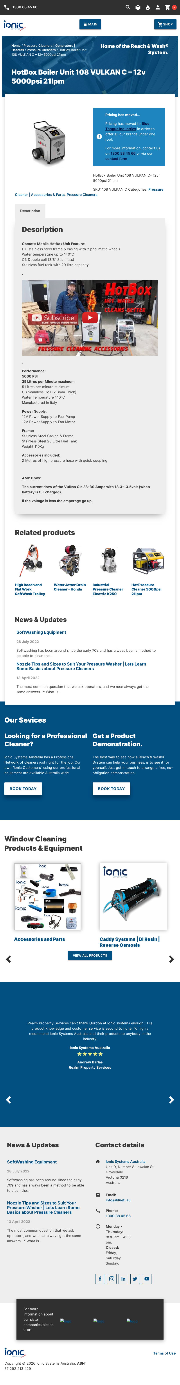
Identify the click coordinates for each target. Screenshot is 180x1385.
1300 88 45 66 (123, 153)
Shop (165, 24)
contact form (116, 158)
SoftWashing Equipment (41, 632)
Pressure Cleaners (41, 50)
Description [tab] (30, 211)
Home (16, 46)
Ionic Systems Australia (125, 1161)
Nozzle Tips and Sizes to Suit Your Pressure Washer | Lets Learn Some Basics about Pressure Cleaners (81, 666)
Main (90, 24)
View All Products (90, 955)
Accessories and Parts (39, 939)
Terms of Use (164, 1353)
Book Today (23, 788)
